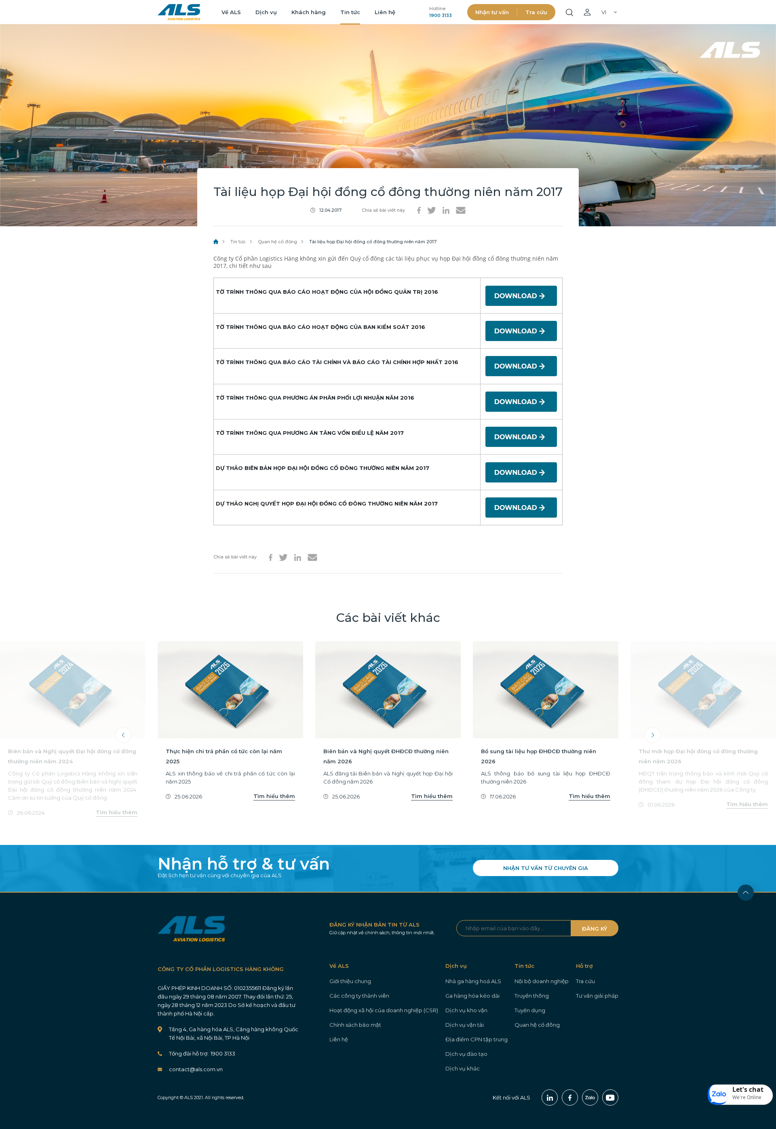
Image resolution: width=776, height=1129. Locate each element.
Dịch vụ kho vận (466, 1010)
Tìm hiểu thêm (116, 812)
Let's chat (747, 1089)
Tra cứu (536, 12)
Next (653, 735)
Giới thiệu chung (350, 981)
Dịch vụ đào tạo (466, 1054)
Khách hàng (308, 12)
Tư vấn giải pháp (597, 995)
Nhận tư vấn (492, 12)
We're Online (746, 1097)
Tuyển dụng (530, 1010)
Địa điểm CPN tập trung (476, 1039)
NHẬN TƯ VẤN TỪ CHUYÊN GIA (545, 868)
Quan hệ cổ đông (277, 241)
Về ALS (231, 12)
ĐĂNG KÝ (594, 928)
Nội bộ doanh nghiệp (542, 981)
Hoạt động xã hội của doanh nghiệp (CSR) (383, 1010)
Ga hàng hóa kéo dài (472, 995)
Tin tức (350, 12)
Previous (123, 735)
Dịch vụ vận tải (464, 1025)
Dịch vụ (266, 12)
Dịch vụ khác (462, 1068)
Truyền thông (532, 995)
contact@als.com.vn (196, 1069)
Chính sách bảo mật (355, 1025)
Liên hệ (385, 12)
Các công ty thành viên (359, 995)
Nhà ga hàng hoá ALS (473, 981)
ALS (179, 12)
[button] (740, 1095)
